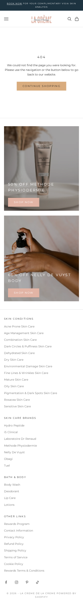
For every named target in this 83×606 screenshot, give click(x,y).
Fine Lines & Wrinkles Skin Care (26, 373)
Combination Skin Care (20, 340)
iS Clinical (11, 432)
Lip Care (10, 498)
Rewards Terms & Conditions (24, 570)
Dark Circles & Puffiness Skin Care (28, 346)
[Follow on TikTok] (37, 582)
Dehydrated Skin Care (19, 353)
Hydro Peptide (14, 425)
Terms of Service (15, 557)
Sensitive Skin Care (17, 406)
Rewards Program (17, 524)
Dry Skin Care (13, 359)
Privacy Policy (14, 537)
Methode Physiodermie (20, 445)
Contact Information (18, 530)
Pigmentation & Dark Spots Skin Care (30, 393)
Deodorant (11, 491)
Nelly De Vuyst (14, 452)
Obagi (8, 459)
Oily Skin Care (14, 386)
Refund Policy (14, 544)
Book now (14, 3)
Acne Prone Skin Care (19, 326)
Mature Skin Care (16, 379)
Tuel (7, 465)
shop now (23, 202)
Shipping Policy (15, 550)
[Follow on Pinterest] (27, 582)
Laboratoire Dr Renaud (20, 439)
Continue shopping (41, 86)
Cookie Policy (13, 564)
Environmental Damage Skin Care (28, 366)
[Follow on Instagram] (17, 582)
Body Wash (12, 484)
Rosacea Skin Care (17, 400)
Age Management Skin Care (24, 333)
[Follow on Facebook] (6, 582)
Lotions (9, 505)
